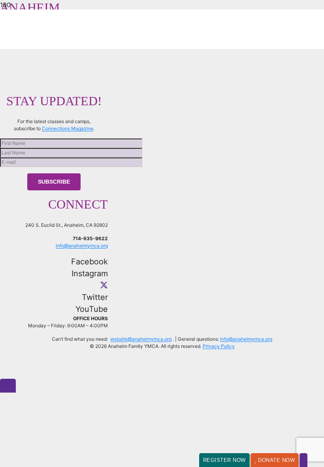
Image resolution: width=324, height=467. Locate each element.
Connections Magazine (67, 128)
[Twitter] (104, 285)
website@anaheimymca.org (140, 339)
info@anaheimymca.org (82, 246)
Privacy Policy (219, 346)
